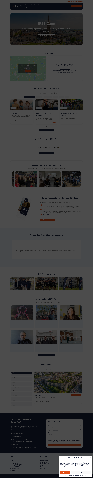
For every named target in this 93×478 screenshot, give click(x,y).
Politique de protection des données (79, 475)
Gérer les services (64, 469)
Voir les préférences (85, 472)
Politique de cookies (68, 475)
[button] (90, 457)
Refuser (75, 472)
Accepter (65, 472)
